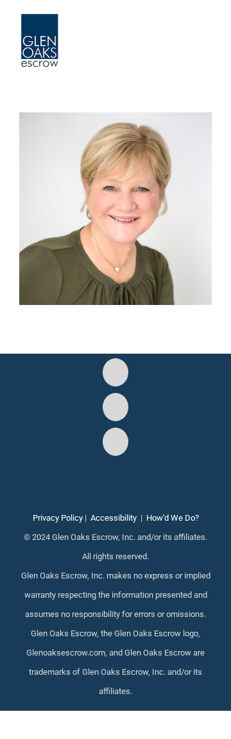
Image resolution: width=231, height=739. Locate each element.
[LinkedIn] (115, 442)
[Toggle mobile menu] (206, 32)
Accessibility (113, 518)
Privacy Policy (58, 518)
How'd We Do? (172, 518)
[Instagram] (115, 407)
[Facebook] (115, 372)
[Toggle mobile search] (183, 32)
